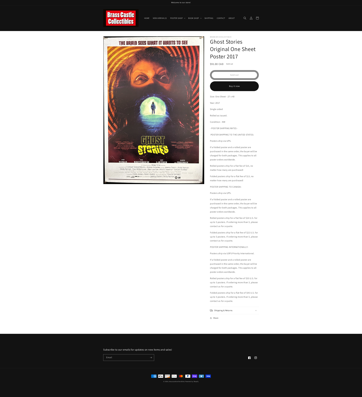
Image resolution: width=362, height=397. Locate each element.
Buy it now (234, 86)
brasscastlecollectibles (177, 381)
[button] (178, 18)
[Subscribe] (151, 357)
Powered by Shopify (192, 381)
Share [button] (215, 318)
